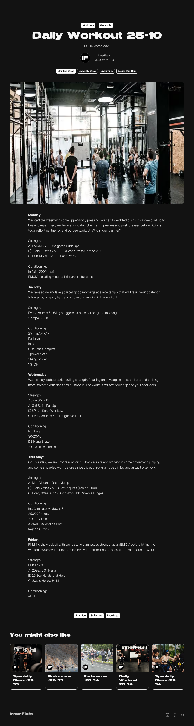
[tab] (66, 71)
